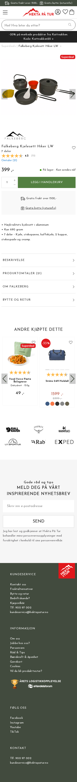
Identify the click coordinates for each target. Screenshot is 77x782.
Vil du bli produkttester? (26, 671)
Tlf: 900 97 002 (20, 607)
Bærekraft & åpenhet (24, 657)
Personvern (17, 648)
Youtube (15, 727)
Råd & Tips (17, 652)
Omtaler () (9, 160)
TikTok (14, 731)
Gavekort (16, 661)
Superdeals (8, 46)
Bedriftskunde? (20, 598)
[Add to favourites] (74, 148)
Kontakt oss (18, 584)
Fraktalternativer (21, 589)
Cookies (15, 666)
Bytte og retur (19, 593)
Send (38, 521)
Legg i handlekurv (47, 182)
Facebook (16, 718)
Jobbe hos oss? (20, 643)
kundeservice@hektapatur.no (29, 612)
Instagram (17, 722)
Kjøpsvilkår (17, 603)
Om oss (15, 638)
